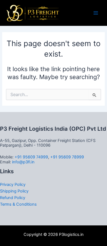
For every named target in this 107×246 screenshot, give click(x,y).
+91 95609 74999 (31, 157)
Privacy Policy (13, 184)
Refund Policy (12, 197)
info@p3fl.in (23, 162)
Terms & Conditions (18, 204)
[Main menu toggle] (96, 13)
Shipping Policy (14, 191)
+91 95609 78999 (67, 157)
